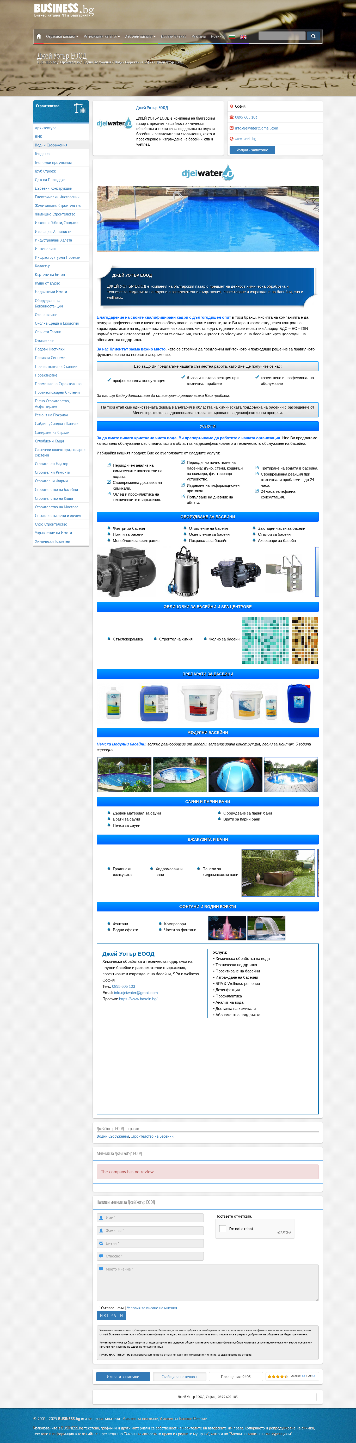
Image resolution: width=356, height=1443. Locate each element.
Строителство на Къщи (54, 498)
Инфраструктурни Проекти (57, 257)
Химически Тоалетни (52, 541)
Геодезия (42, 153)
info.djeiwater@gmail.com (256, 128)
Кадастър (42, 265)
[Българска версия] (232, 36)
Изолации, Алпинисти (53, 231)
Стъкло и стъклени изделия (58, 515)
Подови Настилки (50, 349)
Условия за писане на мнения (152, 1307)
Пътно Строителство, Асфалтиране (52, 403)
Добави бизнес (173, 36)
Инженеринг (45, 248)
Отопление (44, 340)
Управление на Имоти (53, 532)
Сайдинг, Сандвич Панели (56, 423)
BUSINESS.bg (69, 1418)
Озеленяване (46, 314)
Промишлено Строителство (58, 383)
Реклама (199, 36)
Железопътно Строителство (58, 205)
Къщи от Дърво (47, 283)
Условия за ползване (140, 1418)
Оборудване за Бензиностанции (49, 303)
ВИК (38, 136)
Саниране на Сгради (52, 432)
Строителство (47, 106)
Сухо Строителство (51, 524)
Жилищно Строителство (55, 214)
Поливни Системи (50, 357)
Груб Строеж (45, 171)
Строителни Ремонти (52, 472)
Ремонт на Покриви (51, 414)
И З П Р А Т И (111, 1315)
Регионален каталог (100, 36)
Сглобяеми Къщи (49, 441)
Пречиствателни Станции (56, 366)
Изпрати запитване (252, 149)
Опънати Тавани (48, 331)
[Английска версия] (243, 36)
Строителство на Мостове (56, 506)
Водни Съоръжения (51, 145)
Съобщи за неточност (180, 1376)
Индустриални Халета (53, 240)
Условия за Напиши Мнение (183, 1418)
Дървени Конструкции (53, 188)
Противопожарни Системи (57, 392)
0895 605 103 (123, 986)
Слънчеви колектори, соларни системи (60, 452)
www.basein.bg (245, 138)
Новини (217, 36)
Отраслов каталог (61, 36)
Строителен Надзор (51, 463)
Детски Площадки (50, 179)
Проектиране (46, 375)
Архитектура (45, 127)
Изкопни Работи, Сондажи (56, 222)
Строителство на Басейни (56, 489)
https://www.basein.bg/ (138, 999)
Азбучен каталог (139, 36)
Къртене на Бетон (50, 274)
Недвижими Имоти (51, 291)
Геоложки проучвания (53, 162)
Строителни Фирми (51, 480)
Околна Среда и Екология (57, 323)
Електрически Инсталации (57, 196)
